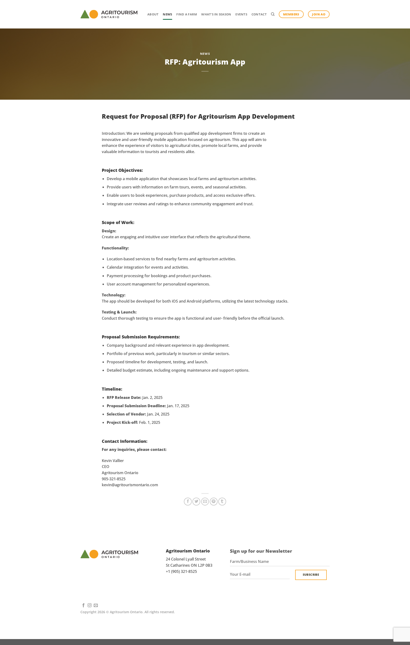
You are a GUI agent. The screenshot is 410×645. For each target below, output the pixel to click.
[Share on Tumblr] (222, 501)
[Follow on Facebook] (83, 605)
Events (241, 14)
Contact (259, 14)
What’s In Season (216, 14)
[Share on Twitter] (196, 501)
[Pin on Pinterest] (214, 501)
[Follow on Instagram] (90, 605)
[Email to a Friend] (205, 501)
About (152, 14)
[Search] (273, 14)
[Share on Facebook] (188, 501)
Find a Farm (186, 14)
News (167, 14)
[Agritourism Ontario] (109, 14)
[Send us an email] (96, 605)
